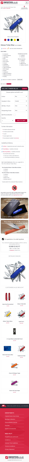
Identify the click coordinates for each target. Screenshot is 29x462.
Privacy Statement (9, 449)
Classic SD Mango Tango (14, 373)
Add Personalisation (7, 115)
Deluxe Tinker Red (21, 304)
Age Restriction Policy (17, 195)
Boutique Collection (10, 419)
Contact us (7, 440)
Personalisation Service (11, 422)
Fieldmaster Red (21, 355)
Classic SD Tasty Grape (14, 390)
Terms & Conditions (10, 446)
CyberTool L (21, 321)
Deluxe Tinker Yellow (7, 321)
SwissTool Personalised (7, 304)
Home (2, 7)
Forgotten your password (11, 436)
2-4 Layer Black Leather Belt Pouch (15, 339)
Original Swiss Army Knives (12, 416)
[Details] (17, 138)
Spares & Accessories (10, 428)
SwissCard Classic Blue (7, 354)
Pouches (7, 425)
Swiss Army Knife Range (8, 7)
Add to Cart (21, 120)
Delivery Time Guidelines (11, 443)
